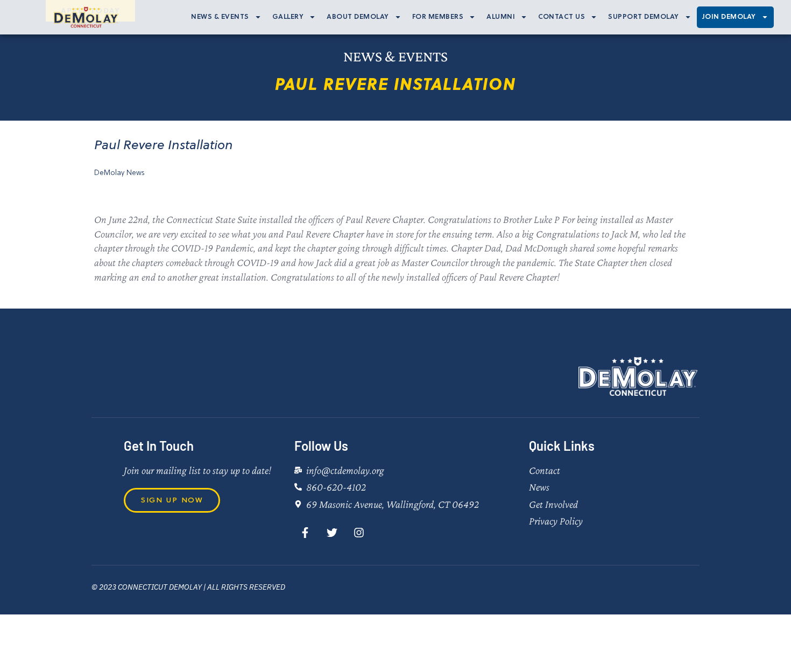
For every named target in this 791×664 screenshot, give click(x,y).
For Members (438, 16)
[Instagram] (359, 532)
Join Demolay (729, 16)
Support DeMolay (643, 16)
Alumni (500, 16)
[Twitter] (332, 532)
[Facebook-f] (305, 532)
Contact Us (561, 16)
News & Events (220, 16)
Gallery (288, 16)
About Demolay (358, 16)
